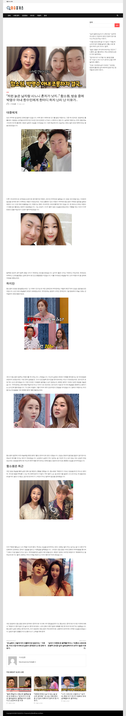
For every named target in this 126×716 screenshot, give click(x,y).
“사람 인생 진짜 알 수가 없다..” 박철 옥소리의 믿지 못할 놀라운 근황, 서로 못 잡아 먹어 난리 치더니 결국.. (102, 44)
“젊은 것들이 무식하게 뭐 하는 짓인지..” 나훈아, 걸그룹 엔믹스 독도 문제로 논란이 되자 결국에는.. (103, 52)
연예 (9, 15)
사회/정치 (16, 15)
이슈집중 (13, 104)
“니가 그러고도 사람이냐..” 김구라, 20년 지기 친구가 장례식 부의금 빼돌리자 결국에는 (73, 696)
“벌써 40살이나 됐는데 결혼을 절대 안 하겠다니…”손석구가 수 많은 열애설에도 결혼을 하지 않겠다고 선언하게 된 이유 (18, 697)
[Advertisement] (46, 34)
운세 (45, 15)
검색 (91, 22)
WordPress (34, 713)
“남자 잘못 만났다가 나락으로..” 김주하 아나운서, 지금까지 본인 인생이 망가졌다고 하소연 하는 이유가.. (103, 36)
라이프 (32, 15)
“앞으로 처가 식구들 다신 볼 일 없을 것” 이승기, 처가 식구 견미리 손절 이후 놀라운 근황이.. (103, 59)
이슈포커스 (20, 713)
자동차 (39, 15)
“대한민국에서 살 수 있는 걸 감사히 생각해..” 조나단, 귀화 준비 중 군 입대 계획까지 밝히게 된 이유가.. (46, 697)
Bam (41, 713)
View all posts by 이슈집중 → (27, 662)
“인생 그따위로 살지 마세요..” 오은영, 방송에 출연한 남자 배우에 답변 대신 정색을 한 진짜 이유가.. (103, 67)
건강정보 (25, 15)
